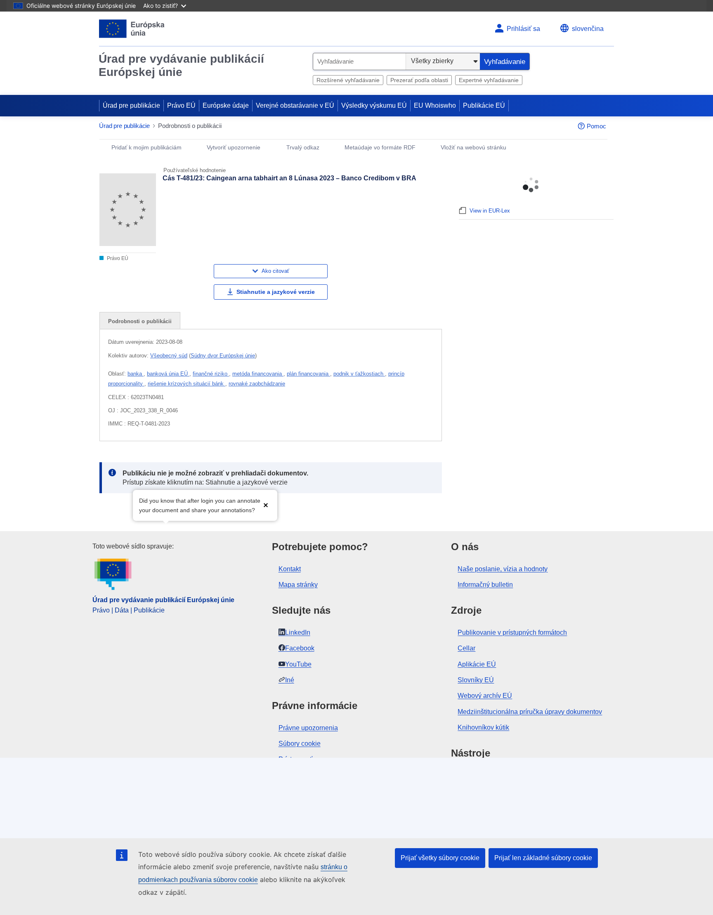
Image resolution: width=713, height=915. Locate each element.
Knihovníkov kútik (483, 727)
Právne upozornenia (308, 727)
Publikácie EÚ (484, 105)
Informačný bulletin (485, 584)
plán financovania (308, 374)
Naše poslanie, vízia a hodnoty (503, 568)
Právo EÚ (181, 105)
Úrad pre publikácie (131, 105)
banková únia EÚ (168, 374)
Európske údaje (226, 105)
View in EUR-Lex (490, 211)
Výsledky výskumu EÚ (374, 105)
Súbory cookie (300, 743)
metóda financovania (257, 374)
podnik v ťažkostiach (359, 374)
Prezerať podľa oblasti (419, 80)
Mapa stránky (298, 584)
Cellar (466, 648)
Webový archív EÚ (485, 695)
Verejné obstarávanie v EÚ (295, 105)
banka (135, 374)
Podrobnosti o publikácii (140, 321)
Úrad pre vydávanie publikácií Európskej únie (181, 65)
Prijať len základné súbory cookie (543, 857)
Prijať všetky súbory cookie (440, 857)
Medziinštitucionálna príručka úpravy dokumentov (530, 711)
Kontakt (290, 568)
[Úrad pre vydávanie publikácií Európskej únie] (132, 28)
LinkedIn (297, 632)
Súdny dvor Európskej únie (223, 355)
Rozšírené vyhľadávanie (348, 80)
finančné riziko (211, 374)
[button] (265, 504)
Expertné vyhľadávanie (489, 80)
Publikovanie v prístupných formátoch (512, 632)
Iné (289, 679)
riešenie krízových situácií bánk (186, 384)
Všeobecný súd (168, 355)
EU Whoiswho (435, 105)
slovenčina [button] (588, 28)
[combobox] (359, 61)
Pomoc (596, 126)
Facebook (299, 648)
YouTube (298, 664)
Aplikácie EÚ (477, 664)
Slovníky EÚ (476, 679)
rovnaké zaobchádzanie (257, 384)
